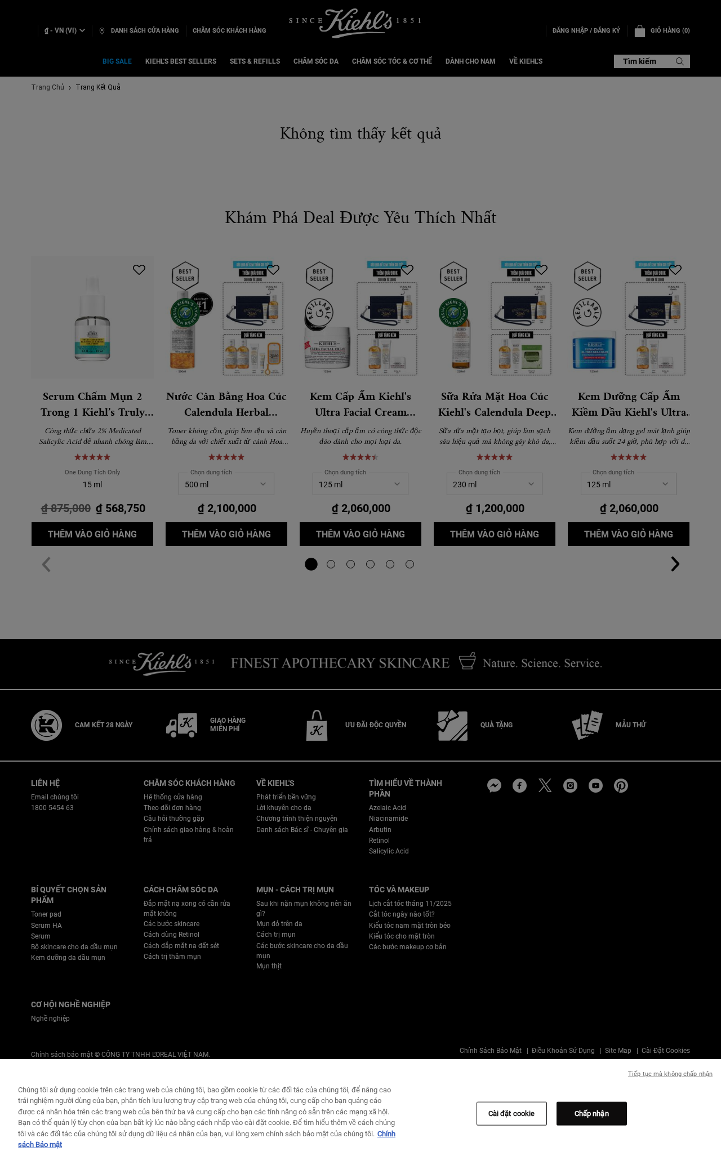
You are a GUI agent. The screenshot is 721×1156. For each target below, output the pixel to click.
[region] (360, 1107)
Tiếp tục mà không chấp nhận (670, 1074)
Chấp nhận (592, 1113)
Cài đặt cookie (511, 1113)
